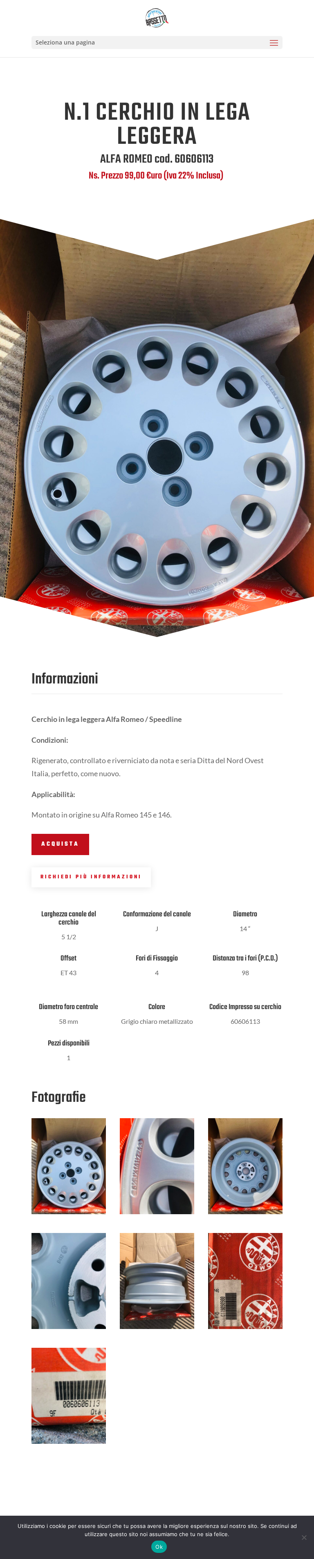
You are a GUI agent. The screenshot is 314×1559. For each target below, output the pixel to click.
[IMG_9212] (157, 1329)
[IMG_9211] (157, 1214)
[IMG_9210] (68, 1329)
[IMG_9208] (68, 1443)
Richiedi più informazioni (91, 877)
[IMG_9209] (245, 1214)
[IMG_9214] (245, 1329)
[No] (304, 1537)
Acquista (60, 844)
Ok (159, 1546)
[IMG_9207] (68, 1214)
